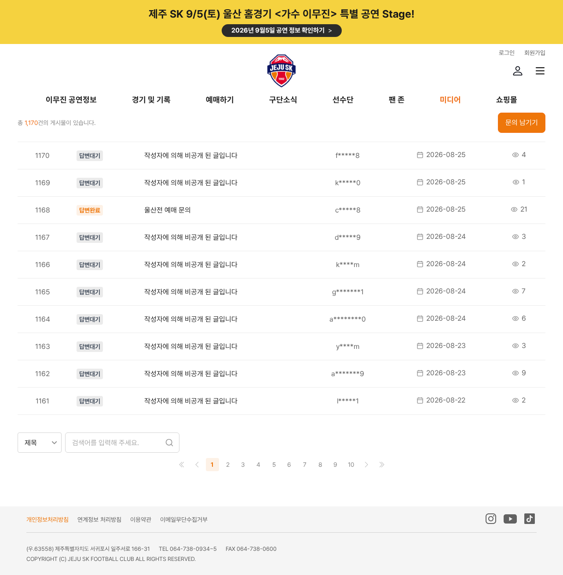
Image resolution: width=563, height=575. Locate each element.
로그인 (507, 53)
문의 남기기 (521, 122)
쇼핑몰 (506, 100)
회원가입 (534, 53)
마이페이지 (518, 71)
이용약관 (140, 519)
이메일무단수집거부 (184, 519)
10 (351, 464)
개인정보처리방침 (47, 519)
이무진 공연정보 (71, 100)
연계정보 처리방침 (99, 519)
